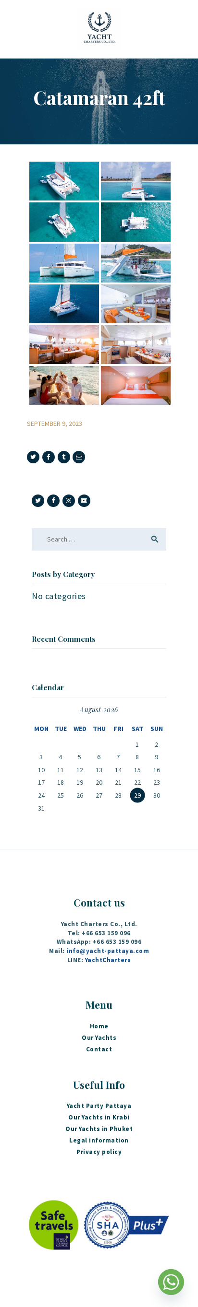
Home (99, 1026)
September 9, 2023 (54, 423)
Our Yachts (99, 1038)
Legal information (99, 1140)
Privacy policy (99, 1152)
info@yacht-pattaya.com (107, 951)
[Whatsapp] (171, 1282)
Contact (99, 1049)
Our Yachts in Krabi (99, 1117)
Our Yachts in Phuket (99, 1129)
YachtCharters (108, 960)
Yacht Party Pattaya (99, 1106)
